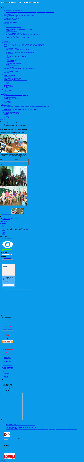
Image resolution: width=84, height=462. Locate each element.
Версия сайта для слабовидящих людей (7, 250)
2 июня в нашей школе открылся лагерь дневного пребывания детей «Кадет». (12, 118)
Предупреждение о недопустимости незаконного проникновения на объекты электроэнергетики (20, 425)
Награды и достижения (7, 375)
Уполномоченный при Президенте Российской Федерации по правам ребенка (7, 368)
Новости (13, 228)
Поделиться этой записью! (3, 223)
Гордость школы (6, 373)
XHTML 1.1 (5, 461)
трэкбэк (26, 229)
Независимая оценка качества (7, 365)
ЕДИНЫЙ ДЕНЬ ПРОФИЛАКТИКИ (11, 428)
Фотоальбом (6, 377)
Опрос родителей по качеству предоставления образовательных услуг (7, 362)
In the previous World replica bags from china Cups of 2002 (10, 218)
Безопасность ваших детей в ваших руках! (12, 424)
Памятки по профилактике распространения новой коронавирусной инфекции (7, 358)
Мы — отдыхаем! (4, 221)
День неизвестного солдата (6, 219)
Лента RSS (2, 461)
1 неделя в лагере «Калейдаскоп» (5, 119)
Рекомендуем (6, 376)
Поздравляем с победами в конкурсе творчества (9, 220)
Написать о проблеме (8, 284)
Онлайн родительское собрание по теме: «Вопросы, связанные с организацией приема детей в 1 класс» (21, 427)
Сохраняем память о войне (10, 426)
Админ (17, 227)
